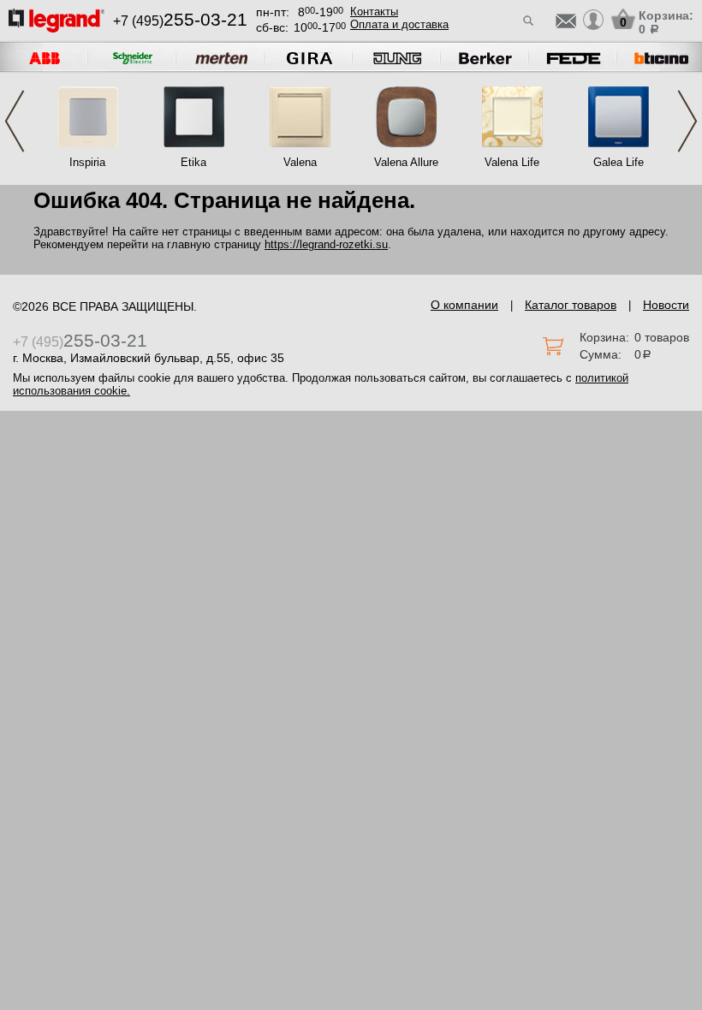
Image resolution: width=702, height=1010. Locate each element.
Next (687, 121)
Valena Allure (406, 162)
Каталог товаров (570, 305)
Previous (14, 121)
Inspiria (87, 162)
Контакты (374, 11)
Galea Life (618, 162)
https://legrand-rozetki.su (326, 244)
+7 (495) (180, 21)
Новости (666, 305)
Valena (300, 162)
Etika (193, 162)
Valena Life (512, 162)
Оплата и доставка (399, 24)
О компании (464, 305)
